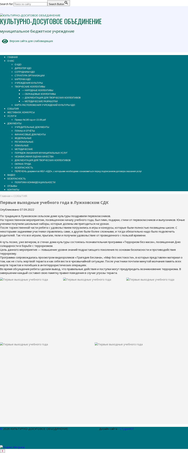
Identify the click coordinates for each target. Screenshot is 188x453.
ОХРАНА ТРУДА (23, 164)
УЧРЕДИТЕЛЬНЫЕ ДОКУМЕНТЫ (32, 127)
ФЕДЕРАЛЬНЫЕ (23, 138)
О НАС (10, 61)
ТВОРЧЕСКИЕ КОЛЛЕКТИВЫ (30, 86)
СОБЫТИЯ (13, 108)
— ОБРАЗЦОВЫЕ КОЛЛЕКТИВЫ (39, 94)
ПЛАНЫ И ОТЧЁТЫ (25, 131)
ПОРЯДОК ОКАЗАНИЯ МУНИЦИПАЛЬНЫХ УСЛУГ (41, 153)
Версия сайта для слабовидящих (30, 41)
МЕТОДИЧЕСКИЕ (24, 149)
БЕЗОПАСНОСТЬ (24, 167)
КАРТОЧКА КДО (23, 79)
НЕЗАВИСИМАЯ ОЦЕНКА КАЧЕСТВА (34, 156)
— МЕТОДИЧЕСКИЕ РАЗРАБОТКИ (40, 101)
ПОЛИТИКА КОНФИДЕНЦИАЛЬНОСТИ (35, 182)
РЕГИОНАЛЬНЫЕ (24, 142)
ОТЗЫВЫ (12, 186)
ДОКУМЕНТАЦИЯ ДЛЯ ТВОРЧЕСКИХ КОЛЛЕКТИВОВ (42, 160)
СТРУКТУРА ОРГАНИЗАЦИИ (30, 75)
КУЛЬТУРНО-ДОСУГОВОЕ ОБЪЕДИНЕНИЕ (51, 21)
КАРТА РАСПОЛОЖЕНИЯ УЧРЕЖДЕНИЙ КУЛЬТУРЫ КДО (45, 105)
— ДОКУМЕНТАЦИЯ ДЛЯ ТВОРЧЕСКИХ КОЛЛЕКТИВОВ (51, 97)
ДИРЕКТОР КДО (23, 68)
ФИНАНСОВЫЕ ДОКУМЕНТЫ (30, 134)
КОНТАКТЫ (13, 189)
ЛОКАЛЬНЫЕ (22, 145)
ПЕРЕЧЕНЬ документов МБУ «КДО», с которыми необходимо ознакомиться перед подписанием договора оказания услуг (78, 171)
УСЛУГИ (11, 116)
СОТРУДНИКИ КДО (25, 72)
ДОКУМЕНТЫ (14, 123)
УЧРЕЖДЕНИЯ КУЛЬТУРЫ (29, 83)
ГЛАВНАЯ (12, 57)
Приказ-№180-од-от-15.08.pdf (30, 120)
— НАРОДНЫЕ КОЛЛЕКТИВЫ (37, 90)
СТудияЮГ (127, 429)
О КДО (18, 64)
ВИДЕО (11, 175)
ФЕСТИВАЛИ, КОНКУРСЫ (21, 112)
